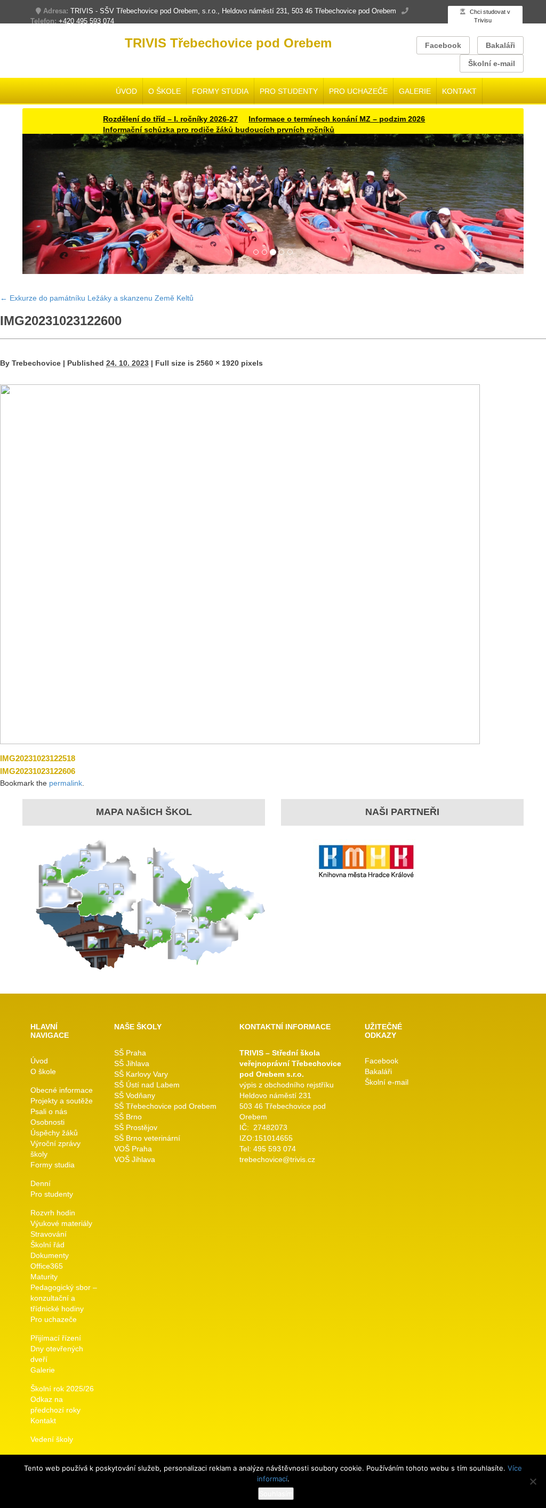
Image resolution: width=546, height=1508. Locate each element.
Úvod (126, 91)
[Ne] (532, 1481)
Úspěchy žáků (54, 1132)
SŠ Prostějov (135, 1127)
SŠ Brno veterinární (147, 1138)
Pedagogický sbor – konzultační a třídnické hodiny (63, 1298)
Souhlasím (276, 1493)
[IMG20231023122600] (240, 563)
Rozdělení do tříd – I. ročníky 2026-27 (141, 119)
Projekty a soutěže (61, 1100)
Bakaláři (500, 45)
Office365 (46, 1266)
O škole (164, 91)
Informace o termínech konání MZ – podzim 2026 (307, 119)
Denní (40, 1183)
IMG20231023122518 (37, 758)
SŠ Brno (128, 1116)
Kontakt (459, 91)
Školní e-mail (491, 63)
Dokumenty (49, 1255)
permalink (65, 783)
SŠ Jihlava (131, 1063)
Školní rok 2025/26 (62, 1388)
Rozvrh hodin (52, 1212)
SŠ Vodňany (134, 1095)
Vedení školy (51, 1439)
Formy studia (220, 91)
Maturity (44, 1276)
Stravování (48, 1234)
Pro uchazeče (358, 91)
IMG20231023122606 (37, 771)
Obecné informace (61, 1090)
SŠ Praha (130, 1053)
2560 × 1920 (217, 363)
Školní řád (47, 1244)
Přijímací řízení (55, 1338)
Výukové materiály (61, 1223)
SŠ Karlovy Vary (141, 1074)
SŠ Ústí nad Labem (147, 1084)
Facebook (443, 45)
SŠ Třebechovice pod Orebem (165, 1106)
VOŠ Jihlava (134, 1159)
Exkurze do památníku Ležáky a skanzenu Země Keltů (97, 298)
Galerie (415, 91)
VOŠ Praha (133, 1148)
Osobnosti (47, 1122)
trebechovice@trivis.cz (277, 1159)
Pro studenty (289, 91)
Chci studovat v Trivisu (489, 16)
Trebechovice (36, 363)
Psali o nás (48, 1111)
